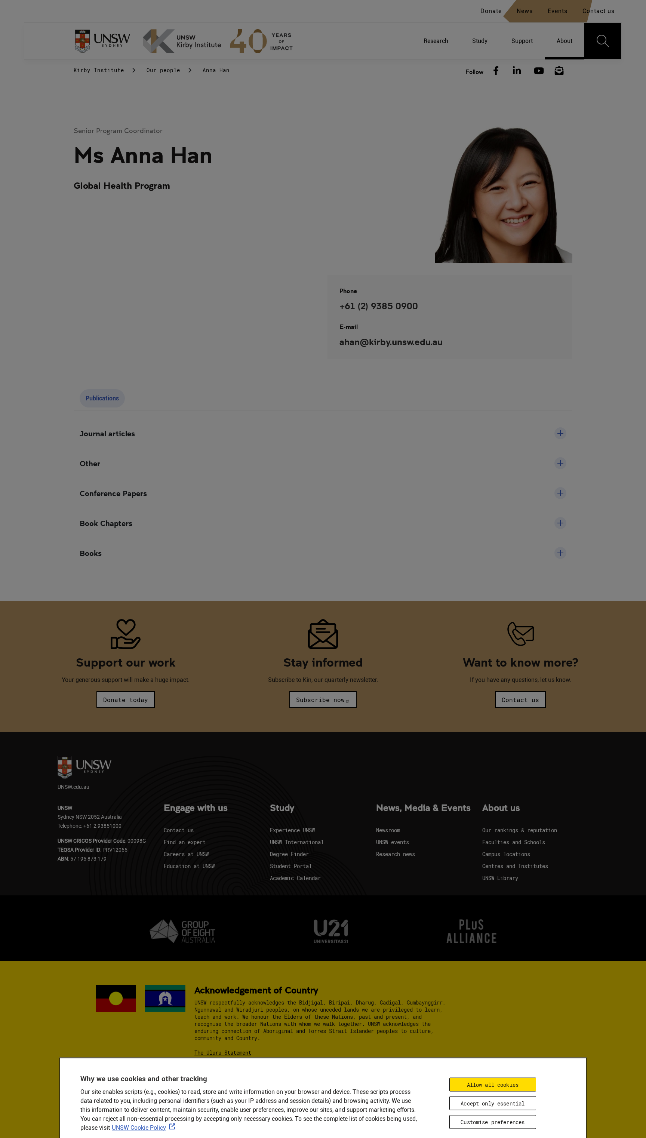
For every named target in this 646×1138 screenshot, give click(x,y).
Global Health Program (122, 185)
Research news (395, 854)
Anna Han (216, 70)
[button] (323, 433)
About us (501, 808)
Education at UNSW (189, 866)
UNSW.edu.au (73, 786)
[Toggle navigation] (603, 41)
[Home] (221, 41)
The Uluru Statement (222, 1052)
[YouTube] (538, 71)
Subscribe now (320, 700)
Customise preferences (493, 1122)
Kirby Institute (99, 70)
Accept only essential (493, 1103)
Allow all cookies (493, 1084)
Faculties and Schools (513, 842)
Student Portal (291, 866)
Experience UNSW (292, 830)
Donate (491, 11)
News (525, 11)
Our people (163, 70)
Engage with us (196, 808)
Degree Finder (289, 854)
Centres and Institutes (515, 866)
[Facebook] (496, 71)
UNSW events (392, 842)
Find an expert (185, 842)
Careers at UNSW (186, 854)
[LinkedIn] (517, 71)
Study (282, 808)
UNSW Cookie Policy (139, 1127)
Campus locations (506, 854)
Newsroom (388, 830)
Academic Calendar (295, 878)
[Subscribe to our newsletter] (559, 71)
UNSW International (297, 842)
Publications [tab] (102, 398)
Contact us (598, 11)
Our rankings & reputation (519, 830)
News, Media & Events (423, 808)
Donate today (125, 700)
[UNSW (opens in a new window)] (105, 41)
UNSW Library (500, 878)
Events (557, 11)
